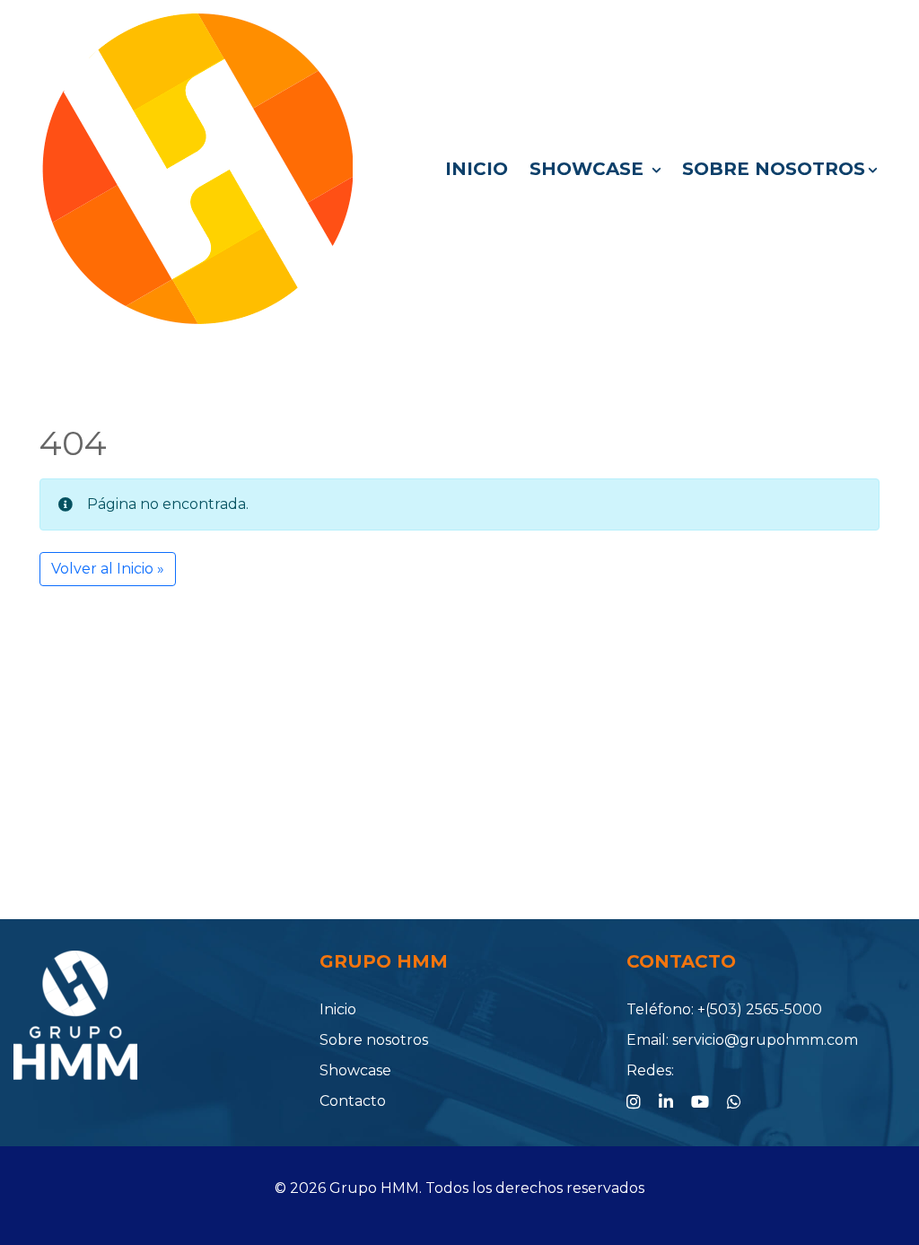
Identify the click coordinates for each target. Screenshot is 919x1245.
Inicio (476, 169)
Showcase (589, 169)
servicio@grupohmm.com (765, 1039)
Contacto (352, 1100)
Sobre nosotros (773, 169)
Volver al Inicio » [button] (107, 568)
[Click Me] (633, 1102)
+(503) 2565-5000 (759, 1009)
